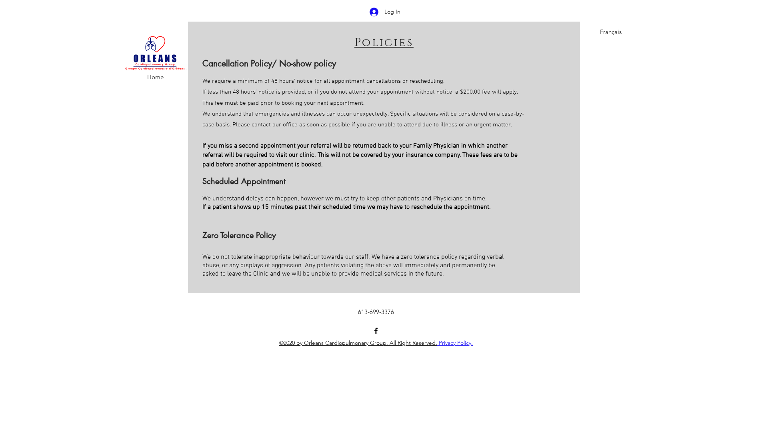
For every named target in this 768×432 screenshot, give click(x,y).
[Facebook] (376, 331)
